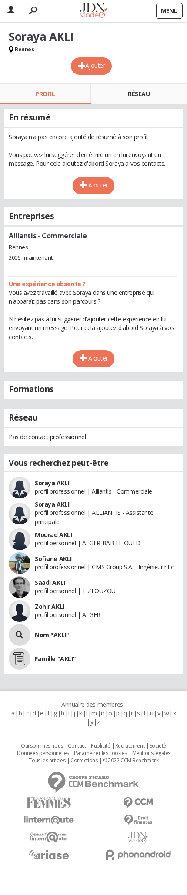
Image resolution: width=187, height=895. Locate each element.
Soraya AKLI (52, 483)
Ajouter (95, 65)
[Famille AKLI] (19, 659)
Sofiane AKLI (53, 558)
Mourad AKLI (53, 535)
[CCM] (138, 802)
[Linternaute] (49, 820)
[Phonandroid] (138, 854)
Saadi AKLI (50, 582)
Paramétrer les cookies (100, 753)
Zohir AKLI (49, 606)
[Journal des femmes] (49, 802)
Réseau (139, 94)
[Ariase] (49, 854)
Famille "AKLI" (55, 659)
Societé (158, 746)
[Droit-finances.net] (138, 820)
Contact (77, 746)
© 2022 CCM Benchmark (131, 761)
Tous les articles (47, 761)
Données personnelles (43, 753)
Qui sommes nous (42, 746)
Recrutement (129, 746)
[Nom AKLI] (19, 635)
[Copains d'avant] (49, 837)
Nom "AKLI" (52, 635)
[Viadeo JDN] (138, 837)
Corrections (83, 761)
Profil (45, 94)
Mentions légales (151, 753)
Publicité (100, 746)
